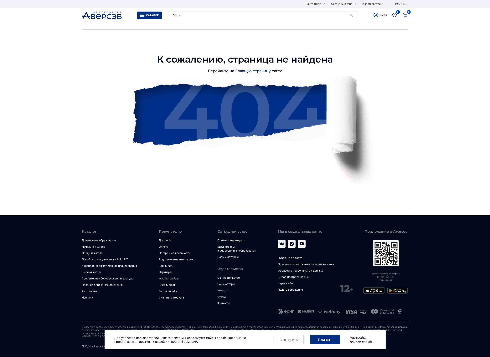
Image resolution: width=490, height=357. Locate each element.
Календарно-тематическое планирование (109, 265)
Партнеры (165, 272)
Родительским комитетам (176, 259)
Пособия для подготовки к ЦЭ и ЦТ (105, 259)
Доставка (165, 240)
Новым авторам (228, 256)
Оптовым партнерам (231, 240)
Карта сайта (286, 283)
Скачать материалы (172, 297)
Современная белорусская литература (108, 278)
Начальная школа (93, 246)
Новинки (87, 297)
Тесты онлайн (168, 291)
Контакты (223, 303)
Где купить (166, 265)
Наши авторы (226, 284)
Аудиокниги (89, 291)
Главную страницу (253, 71)
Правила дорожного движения (102, 284)
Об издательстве (228, 277)
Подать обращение (290, 289)
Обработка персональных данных (300, 270)
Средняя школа (92, 253)
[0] (394, 15)
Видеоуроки (167, 284)
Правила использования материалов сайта (306, 264)
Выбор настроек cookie (293, 276)
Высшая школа (91, 272)
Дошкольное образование (99, 240)
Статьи (221, 296)
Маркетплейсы (169, 278)
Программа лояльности (174, 253)
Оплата (163, 246)
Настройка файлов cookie (361, 340)
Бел (405, 4)
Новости (222, 290)
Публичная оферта (290, 257)
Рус (397, 4)
